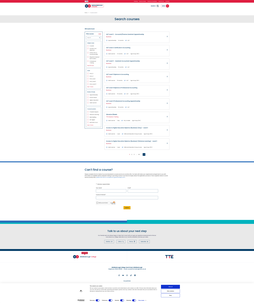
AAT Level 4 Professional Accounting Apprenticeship (123, 101)
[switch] (110, 300)
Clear (99, 34)
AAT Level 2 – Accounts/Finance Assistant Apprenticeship (125, 34)
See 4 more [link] (90, 125)
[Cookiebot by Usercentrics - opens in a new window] (81, 300)
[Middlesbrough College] (94, 6)
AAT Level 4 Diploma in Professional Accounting (121, 88)
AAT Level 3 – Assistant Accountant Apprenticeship (123, 61)
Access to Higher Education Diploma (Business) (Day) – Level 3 (127, 128)
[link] (144, 154)
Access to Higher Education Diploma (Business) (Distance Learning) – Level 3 (131, 141)
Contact (167, 1)
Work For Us (161, 1)
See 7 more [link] (90, 87)
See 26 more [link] (90, 65)
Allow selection (170, 291)
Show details (141, 300)
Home (86, 12)
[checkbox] (93, 46)
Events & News (142, 1)
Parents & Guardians (152, 1)
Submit (127, 207)
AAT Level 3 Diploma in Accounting (117, 74)
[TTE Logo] (169, 256)
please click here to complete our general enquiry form (110, 177)
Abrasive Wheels (111, 114)
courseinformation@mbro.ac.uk (136, 269)
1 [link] (129, 154)
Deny (170, 295)
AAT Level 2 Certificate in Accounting (118, 48)
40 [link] (139, 154)
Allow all (170, 286)
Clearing (136, 1)
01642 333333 (118, 269)
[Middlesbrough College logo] (84, 256)
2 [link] (131, 154)
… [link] (136, 154)
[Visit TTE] (86, 1)
